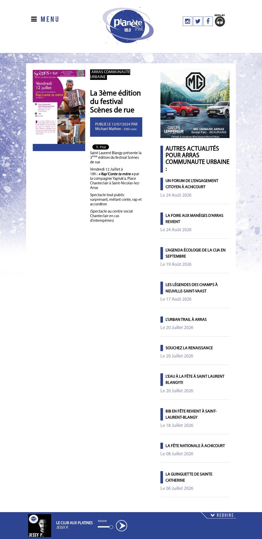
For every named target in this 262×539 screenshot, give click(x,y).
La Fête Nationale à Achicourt (195, 446)
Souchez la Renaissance (189, 348)
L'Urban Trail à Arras (186, 320)
